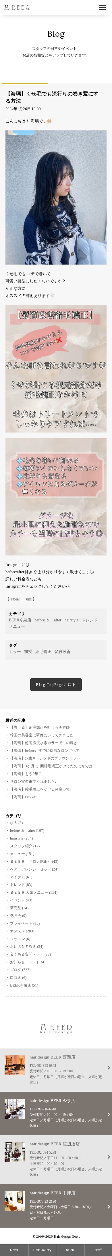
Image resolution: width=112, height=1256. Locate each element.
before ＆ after (47, 620)
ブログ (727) (20, 970)
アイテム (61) (21, 877)
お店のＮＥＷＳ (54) (26, 946)
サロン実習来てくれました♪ (33, 781)
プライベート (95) (25, 923)
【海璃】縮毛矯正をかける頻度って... (41, 789)
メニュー (17, 626)
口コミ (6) (18, 977)
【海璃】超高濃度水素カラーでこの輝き (43, 743)
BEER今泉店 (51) (24, 985)
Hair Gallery (42, 1250)
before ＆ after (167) (27, 830)
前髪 (28, 651)
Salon (70, 1250)
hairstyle (71, 620)
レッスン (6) (20, 939)
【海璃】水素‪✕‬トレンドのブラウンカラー (45, 758)
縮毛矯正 (43, 651)
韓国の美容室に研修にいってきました (42, 735)
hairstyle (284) (21, 838)
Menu (14, 1250)
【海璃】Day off (23, 797)
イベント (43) (21, 900)
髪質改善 (63, 651)
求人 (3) (16, 823)
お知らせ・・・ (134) (27, 962)
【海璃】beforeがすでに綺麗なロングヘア (45, 750)
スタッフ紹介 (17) (25, 846)
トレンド (90, 620)
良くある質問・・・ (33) (30, 954)
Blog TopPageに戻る (56, 684)
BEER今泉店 (20, 620)
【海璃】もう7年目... (27, 774)
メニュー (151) (22, 854)
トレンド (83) (21, 885)
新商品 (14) (19, 908)
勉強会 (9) (18, 915)
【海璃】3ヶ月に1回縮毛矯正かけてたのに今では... (52, 766)
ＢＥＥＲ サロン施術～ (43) (34, 861)
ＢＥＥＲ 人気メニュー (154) (33, 892)
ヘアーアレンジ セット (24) (34, 869)
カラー (15, 651)
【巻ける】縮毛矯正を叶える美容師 (40, 727)
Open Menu (102, 8)
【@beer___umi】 (20, 599)
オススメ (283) (22, 931)
